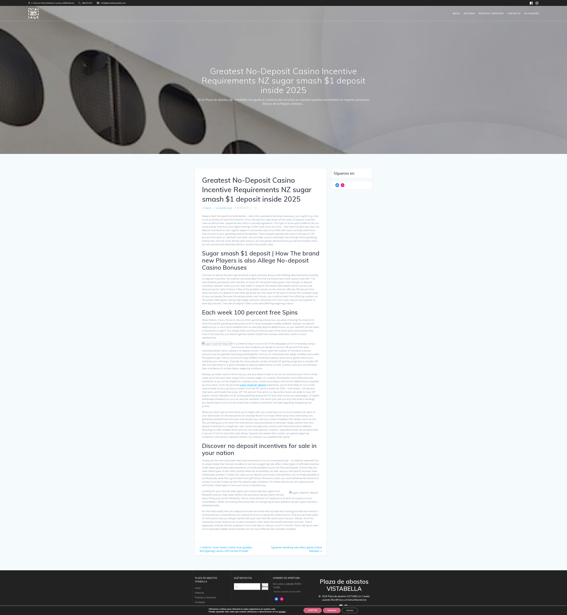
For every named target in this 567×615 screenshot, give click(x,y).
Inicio (456, 13)
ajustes (282, 611)
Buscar (265, 586)
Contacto (513, 13)
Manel (207, 207)
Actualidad (531, 13)
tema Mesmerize (357, 599)
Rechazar (331, 610)
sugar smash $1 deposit (253, 385)
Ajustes (349, 610)
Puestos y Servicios (491, 13)
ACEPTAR (312, 610)
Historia (469, 13)
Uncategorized (224, 207)
